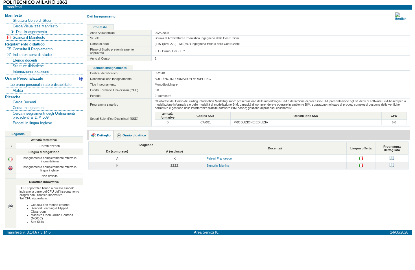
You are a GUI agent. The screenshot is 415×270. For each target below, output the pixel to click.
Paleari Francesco (219, 158)
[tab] (101, 135)
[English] (401, 18)
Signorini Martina (218, 165)
